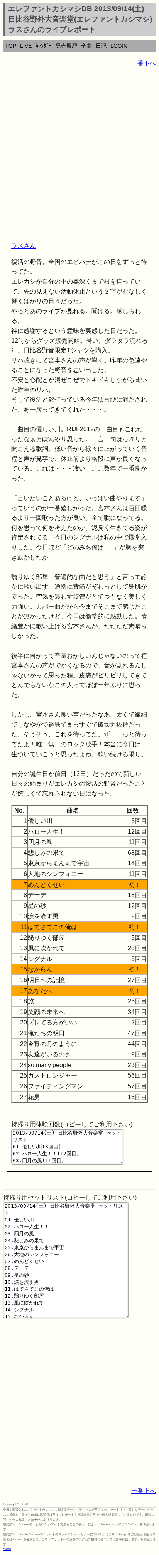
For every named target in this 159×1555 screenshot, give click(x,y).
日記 (101, 46)
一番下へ (143, 63)
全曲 (86, 46)
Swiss (7, 1549)
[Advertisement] (79, 153)
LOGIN (118, 46)
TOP (10, 46)
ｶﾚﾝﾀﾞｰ (44, 46)
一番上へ (143, 1491)
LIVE (26, 46)
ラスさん (23, 245)
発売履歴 (66, 46)
